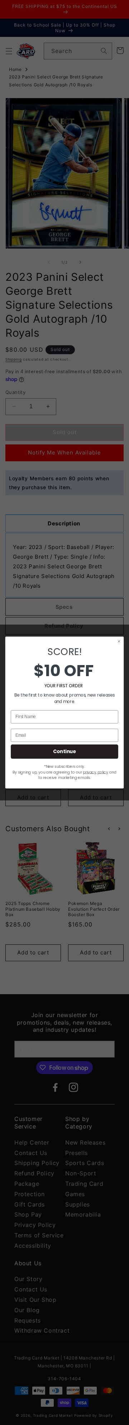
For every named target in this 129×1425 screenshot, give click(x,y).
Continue (64, 751)
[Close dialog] (119, 641)
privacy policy (95, 772)
